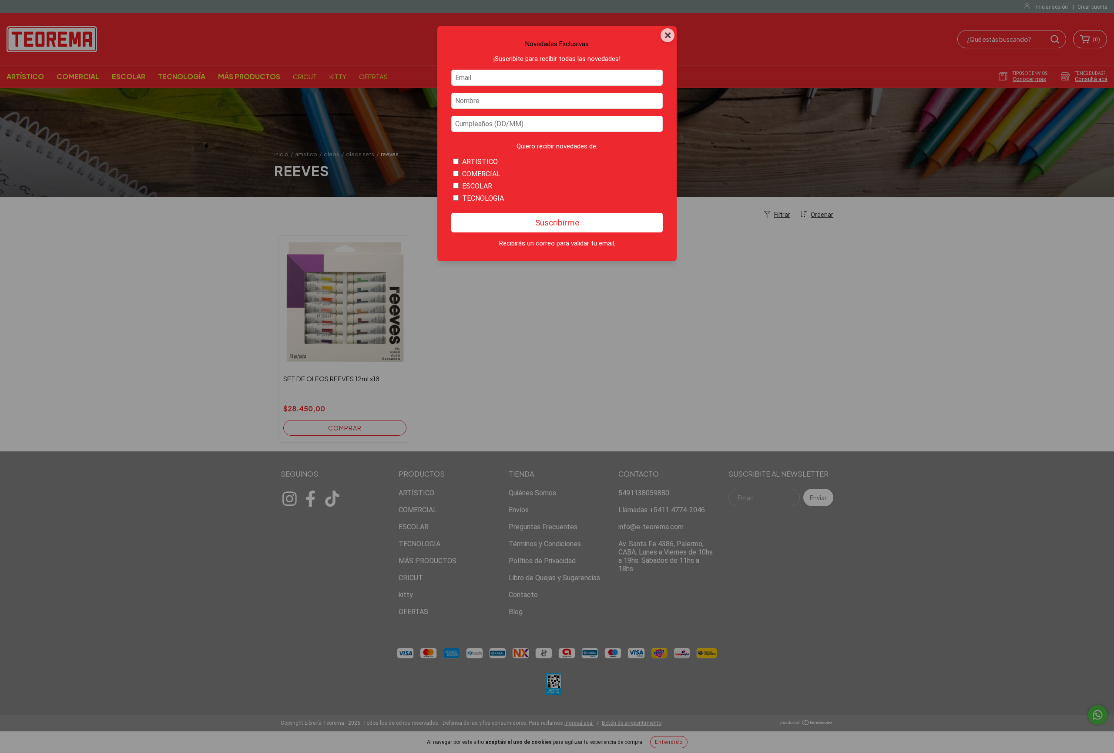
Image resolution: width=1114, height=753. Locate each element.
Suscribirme (557, 223)
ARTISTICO (480, 162)
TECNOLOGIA (483, 198)
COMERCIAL (481, 174)
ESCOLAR (477, 186)
